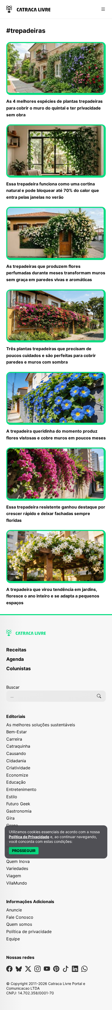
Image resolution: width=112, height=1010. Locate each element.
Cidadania (16, 760)
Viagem (13, 875)
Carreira (14, 739)
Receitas (16, 649)
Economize (17, 775)
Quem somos (19, 924)
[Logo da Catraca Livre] (28, 9)
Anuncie (14, 909)
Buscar (13, 687)
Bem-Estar (16, 731)
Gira (10, 818)
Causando (16, 753)
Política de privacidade (29, 931)
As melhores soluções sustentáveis (40, 724)
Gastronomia (19, 811)
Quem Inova (18, 861)
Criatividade (18, 767)
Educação (16, 782)
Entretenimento (21, 789)
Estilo (11, 796)
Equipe (13, 938)
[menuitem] (56, 652)
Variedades (17, 868)
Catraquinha (18, 746)
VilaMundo (16, 883)
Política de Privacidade (29, 836)
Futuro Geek (18, 803)
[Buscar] (99, 696)
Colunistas (18, 668)
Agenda (15, 659)
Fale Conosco (19, 917)
